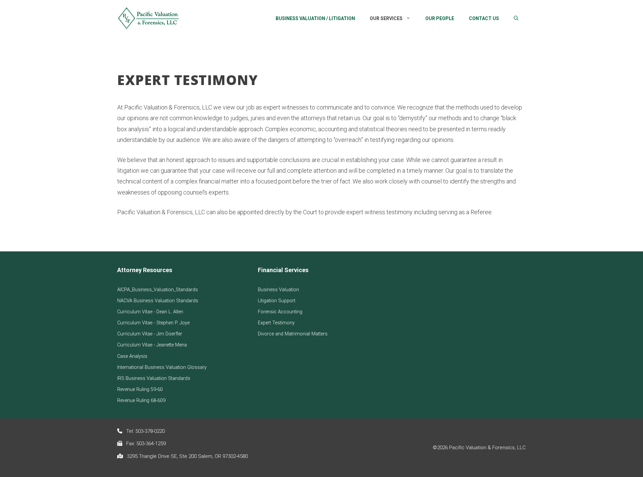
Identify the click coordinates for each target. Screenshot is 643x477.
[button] (516, 18)
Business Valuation (278, 290)
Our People (439, 18)
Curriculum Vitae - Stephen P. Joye (153, 323)
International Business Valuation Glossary (162, 367)
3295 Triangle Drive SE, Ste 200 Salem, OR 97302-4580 (187, 456)
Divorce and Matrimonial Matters (293, 334)
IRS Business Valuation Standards (153, 378)
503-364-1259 (151, 444)
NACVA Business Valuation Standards (157, 301)
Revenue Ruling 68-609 (141, 400)
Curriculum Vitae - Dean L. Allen (150, 312)
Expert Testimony (276, 323)
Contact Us (484, 18)
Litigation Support (276, 301)
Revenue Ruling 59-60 (140, 389)
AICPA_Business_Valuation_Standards (157, 290)
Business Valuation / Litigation (315, 18)
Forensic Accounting (280, 312)
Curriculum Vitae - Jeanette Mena (152, 345)
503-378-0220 (150, 431)
